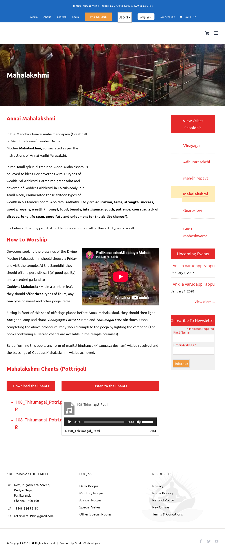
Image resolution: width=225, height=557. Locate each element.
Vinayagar (192, 145)
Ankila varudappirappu (194, 265)
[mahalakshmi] (176, 191)
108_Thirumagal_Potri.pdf (41, 402)
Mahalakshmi (195, 193)
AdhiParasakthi (196, 161)
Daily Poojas (88, 486)
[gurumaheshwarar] (176, 224)
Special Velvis (89, 507)
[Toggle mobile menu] (216, 33)
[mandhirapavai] (176, 175)
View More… (204, 301)
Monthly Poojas (91, 493)
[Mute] (138, 422)
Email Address (184, 345)
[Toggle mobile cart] (207, 33)
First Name (181, 332)
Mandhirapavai (196, 178)
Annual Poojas (90, 500)
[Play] (69, 422)
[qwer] (176, 207)
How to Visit (90, 5)
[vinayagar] (176, 143)
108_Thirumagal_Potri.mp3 (42, 419)
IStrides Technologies (87, 543)
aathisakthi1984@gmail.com (34, 516)
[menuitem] (33, 16)
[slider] (148, 421)
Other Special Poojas (95, 514)
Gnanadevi (192, 210)
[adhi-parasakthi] (176, 159)
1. (82, 431)
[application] (110, 421)
